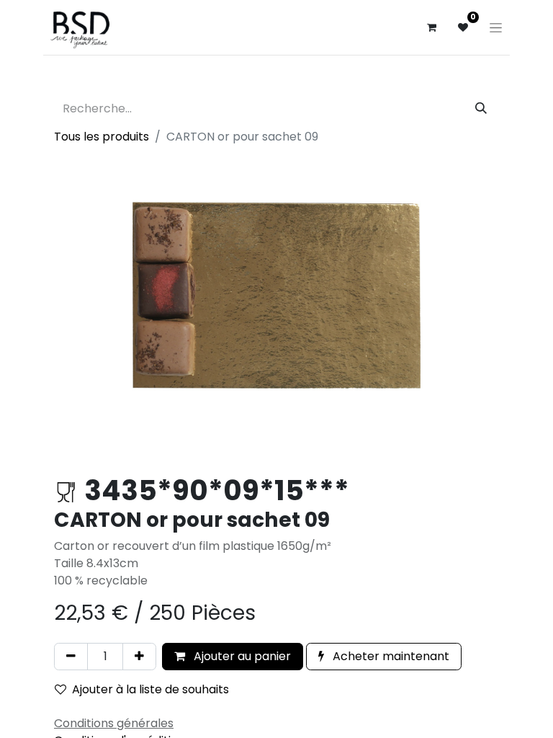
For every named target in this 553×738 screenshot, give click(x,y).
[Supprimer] (71, 656)
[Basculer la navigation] (496, 27)
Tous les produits (101, 136)
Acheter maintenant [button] (389, 656)
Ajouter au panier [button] (241, 656)
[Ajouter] (139, 656)
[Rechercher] (481, 109)
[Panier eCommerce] (431, 27)
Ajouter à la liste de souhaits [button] (150, 689)
